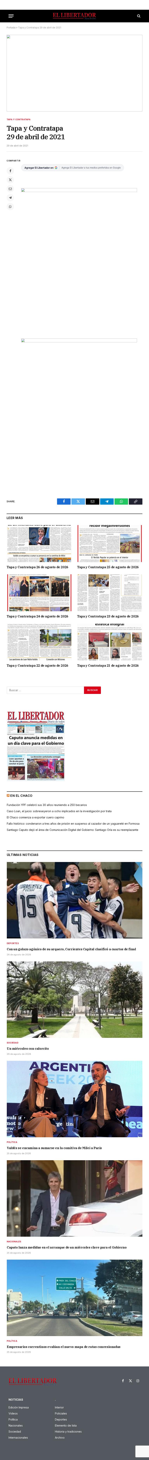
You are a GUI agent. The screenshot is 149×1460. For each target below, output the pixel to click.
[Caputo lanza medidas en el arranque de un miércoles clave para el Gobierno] (74, 1198)
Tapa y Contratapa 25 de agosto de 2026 (108, 567)
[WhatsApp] (10, 206)
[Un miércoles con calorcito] (74, 999)
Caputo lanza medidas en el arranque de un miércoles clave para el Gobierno (66, 1247)
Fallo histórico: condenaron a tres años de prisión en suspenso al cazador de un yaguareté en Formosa (73, 823)
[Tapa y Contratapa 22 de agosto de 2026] (39, 642)
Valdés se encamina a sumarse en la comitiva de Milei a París (54, 1148)
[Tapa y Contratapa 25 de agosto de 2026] (109, 543)
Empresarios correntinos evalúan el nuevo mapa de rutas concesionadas (63, 1347)
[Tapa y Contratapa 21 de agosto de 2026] (109, 642)
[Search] (138, 16)
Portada (11, 27)
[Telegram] (10, 197)
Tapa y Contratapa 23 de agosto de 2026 (108, 616)
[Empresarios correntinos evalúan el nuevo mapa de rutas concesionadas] (74, 1298)
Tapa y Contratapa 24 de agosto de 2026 (37, 616)
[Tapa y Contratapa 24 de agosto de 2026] (39, 592)
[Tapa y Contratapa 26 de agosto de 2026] (39, 543)
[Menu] (11, 16)
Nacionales (14, 1241)
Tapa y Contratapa (18, 119)
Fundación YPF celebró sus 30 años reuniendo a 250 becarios (47, 805)
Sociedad (12, 1042)
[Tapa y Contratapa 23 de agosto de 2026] (109, 592)
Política (12, 1142)
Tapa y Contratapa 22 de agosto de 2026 (37, 665)
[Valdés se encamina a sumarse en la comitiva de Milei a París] (74, 1099)
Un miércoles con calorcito (28, 1048)
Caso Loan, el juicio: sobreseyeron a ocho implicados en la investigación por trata (59, 811)
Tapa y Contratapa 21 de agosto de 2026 (108, 665)
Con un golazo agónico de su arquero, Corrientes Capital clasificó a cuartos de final (71, 949)
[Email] (10, 188)
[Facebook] (10, 170)
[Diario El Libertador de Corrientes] (74, 16)
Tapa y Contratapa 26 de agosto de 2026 (37, 567)
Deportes (13, 943)
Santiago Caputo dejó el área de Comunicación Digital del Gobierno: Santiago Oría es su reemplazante (72, 829)
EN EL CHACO (21, 796)
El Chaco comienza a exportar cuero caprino (35, 817)
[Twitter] (10, 179)
